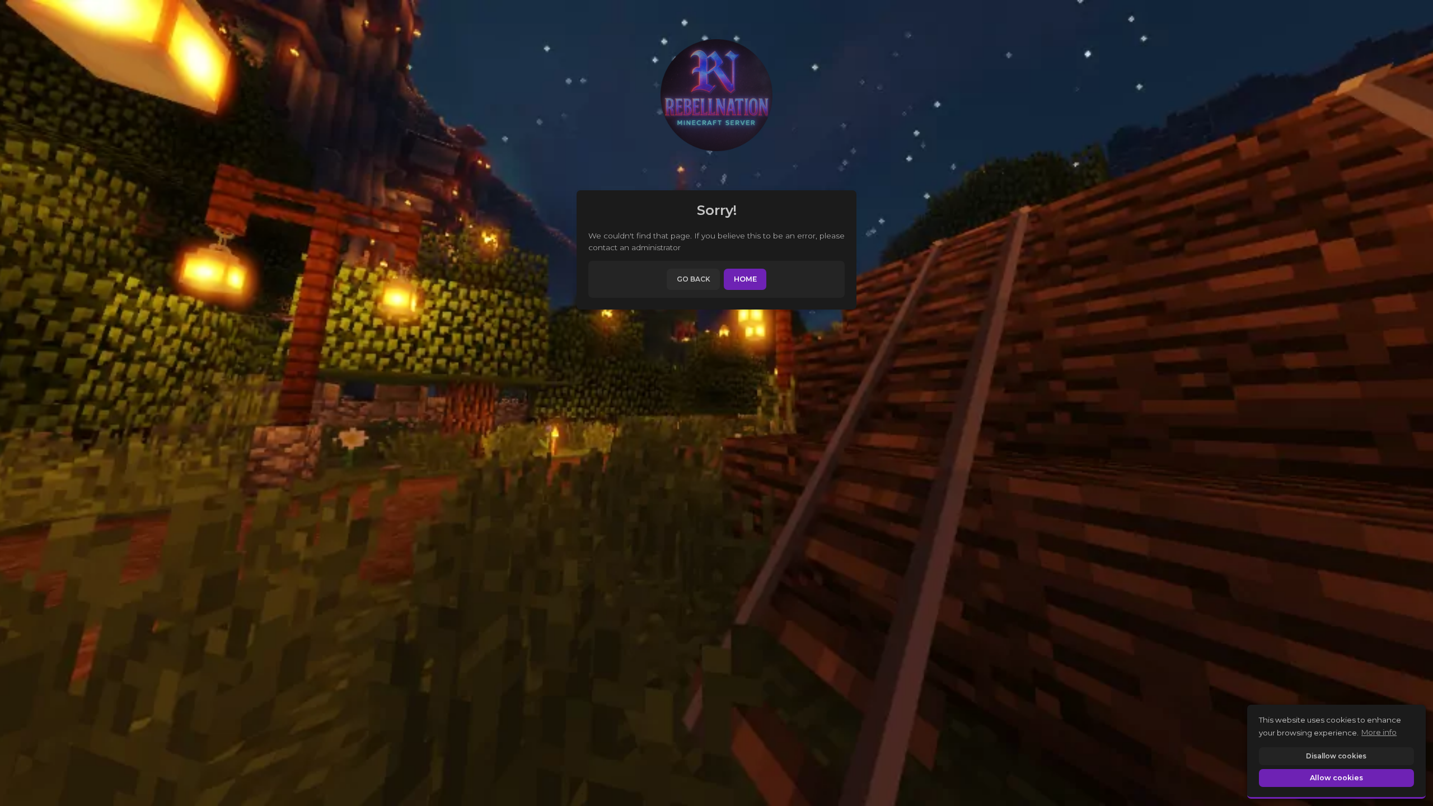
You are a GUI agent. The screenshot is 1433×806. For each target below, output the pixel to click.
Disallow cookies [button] (1336, 756)
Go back (693, 279)
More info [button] (1379, 732)
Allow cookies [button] (1336, 778)
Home (745, 279)
